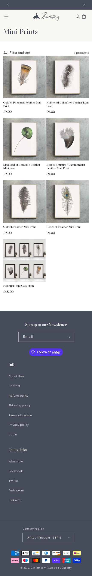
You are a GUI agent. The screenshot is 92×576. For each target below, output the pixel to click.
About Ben (16, 376)
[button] (6, 16)
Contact (14, 386)
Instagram (16, 490)
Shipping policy (20, 405)
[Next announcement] (84, 4)
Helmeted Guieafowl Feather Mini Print (67, 104)
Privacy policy (19, 425)
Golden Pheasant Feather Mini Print (22, 104)
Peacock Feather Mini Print (63, 227)
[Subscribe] (69, 337)
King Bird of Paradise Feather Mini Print (21, 166)
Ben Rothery (38, 568)
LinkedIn (15, 500)
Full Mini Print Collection (18, 286)
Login (13, 434)
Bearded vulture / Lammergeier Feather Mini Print (65, 166)
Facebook (16, 471)
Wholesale (16, 461)
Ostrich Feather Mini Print (19, 227)
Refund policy (18, 396)
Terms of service (20, 415)
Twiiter (13, 481)
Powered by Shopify (59, 568)
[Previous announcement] (8, 4)
